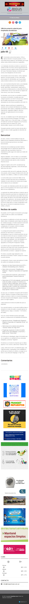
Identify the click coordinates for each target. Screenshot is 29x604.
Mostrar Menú (15, 17)
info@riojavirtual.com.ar (11, 584)
